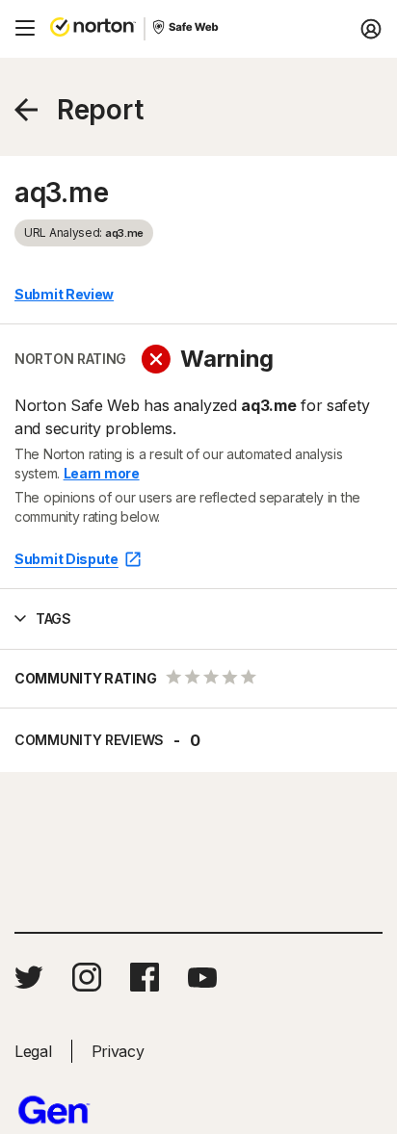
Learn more (102, 473)
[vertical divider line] (145, 28)
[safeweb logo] (187, 29)
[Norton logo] (93, 28)
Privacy (118, 1051)
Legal (33, 1051)
